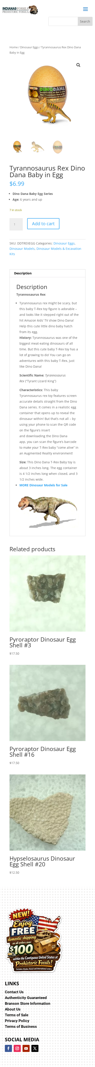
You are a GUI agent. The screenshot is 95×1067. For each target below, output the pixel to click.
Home (14, 47)
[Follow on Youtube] (26, 1048)
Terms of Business (21, 1026)
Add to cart (43, 224)
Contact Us (14, 992)
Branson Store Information (27, 1003)
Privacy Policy (17, 1020)
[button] (78, 65)
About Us (13, 1009)
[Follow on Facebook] (8, 1048)
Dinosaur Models (22, 248)
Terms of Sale (16, 1015)
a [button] (85, 9)
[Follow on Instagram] (17, 1048)
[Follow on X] (34, 1048)
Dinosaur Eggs (29, 47)
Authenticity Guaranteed (26, 997)
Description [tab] (23, 273)
